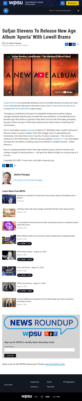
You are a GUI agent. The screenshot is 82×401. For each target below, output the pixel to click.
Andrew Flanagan (15, 43)
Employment (35, 382)
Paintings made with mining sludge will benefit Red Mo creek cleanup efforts (46, 209)
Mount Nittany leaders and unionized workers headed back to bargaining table (46, 236)
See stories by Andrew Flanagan (28, 180)
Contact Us (34, 387)
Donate (73, 3)
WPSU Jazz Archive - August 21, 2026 (31, 283)
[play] (6, 11)
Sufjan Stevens (10, 103)
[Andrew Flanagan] (7, 177)
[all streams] (79, 10)
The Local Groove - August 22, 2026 (30, 268)
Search (49, 382)
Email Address (9, 347)
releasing (31, 130)
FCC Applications (69, 382)
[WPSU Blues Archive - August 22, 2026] (9, 255)
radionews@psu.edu (55, 364)
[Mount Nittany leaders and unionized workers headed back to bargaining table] (9, 239)
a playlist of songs (60, 139)
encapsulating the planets (62, 106)
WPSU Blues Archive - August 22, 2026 (31, 252)
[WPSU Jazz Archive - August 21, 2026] (9, 286)
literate (7, 106)
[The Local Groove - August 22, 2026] (9, 271)
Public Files (50, 387)
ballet (12, 108)
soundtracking (24, 108)
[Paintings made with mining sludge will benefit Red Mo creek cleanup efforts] (9, 212)
